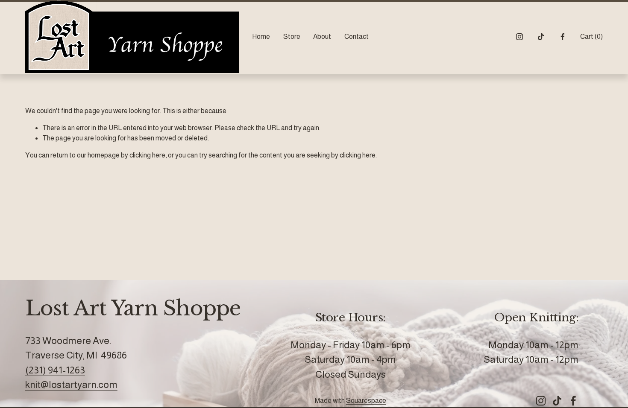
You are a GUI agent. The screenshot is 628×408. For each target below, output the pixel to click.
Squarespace (366, 400)
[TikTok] (541, 36)
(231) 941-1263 (55, 370)
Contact (356, 36)
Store (291, 36)
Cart (591, 36)
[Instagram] (519, 36)
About (322, 36)
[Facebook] (562, 36)
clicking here (147, 155)
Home (261, 36)
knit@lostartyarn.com (71, 384)
